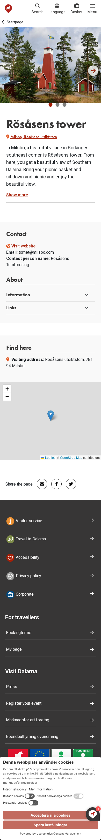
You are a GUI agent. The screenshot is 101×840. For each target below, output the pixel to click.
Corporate (24, 594)
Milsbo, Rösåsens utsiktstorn (33, 136)
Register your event (23, 703)
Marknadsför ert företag (27, 719)
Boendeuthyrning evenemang (32, 736)
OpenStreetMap (71, 457)
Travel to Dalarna (30, 539)
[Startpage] (8, 8)
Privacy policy (28, 575)
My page (14, 649)
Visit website (23, 246)
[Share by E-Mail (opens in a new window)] (40, 484)
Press (11, 686)
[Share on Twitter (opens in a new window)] (69, 484)
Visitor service (28, 520)
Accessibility (27, 557)
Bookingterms (18, 632)
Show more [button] (17, 194)
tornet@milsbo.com (36, 252)
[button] (51, 105)
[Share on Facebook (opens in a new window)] (54, 484)
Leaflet (49, 457)
